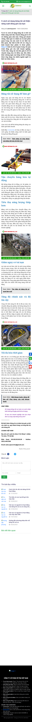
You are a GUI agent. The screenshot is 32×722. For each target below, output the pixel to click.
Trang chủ (4, 11)
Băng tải (4, 47)
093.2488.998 (6, 1)
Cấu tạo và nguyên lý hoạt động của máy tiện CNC (19, 513)
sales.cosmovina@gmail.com (24, 1)
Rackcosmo (6, 709)
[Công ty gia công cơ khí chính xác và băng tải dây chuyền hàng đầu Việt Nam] (15, 6)
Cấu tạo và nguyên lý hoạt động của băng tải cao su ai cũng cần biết (19, 506)
